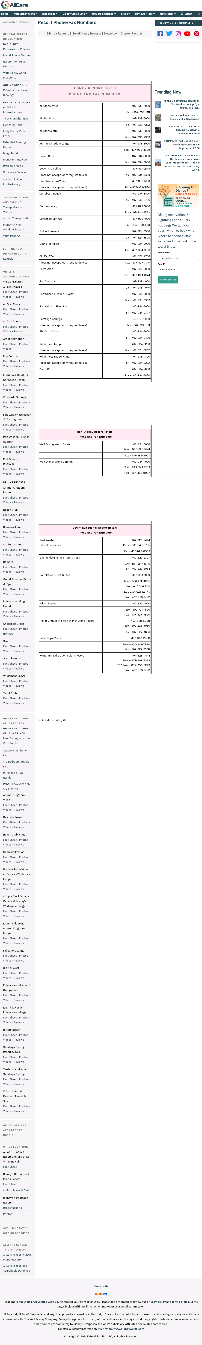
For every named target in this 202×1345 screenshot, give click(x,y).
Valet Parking (11, 236)
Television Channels (16, 118)
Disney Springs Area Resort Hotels (14, 1130)
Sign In (188, 13)
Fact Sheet (10, 1167)
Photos (7, 1214)
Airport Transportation (17, 218)
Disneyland (49, 13)
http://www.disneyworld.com (124, 1329)
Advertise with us (46, 1302)
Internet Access (13, 112)
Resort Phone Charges (17, 55)
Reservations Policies (16, 49)
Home (4, 13)
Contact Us (101, 1286)
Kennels (8, 258)
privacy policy (156, 1302)
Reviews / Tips (144, 13)
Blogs (124, 13)
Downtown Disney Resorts (123, 33)
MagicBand (10, 153)
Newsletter (167, 13)
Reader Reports (12, 1208)
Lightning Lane (12, 125)
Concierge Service (14, 172)
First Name (164, 252)
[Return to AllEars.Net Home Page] (24, 8)
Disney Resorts (58, 33)
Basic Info (11, 44)
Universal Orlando (103, 13)
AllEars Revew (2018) (16, 1190)
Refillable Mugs (13, 166)
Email (161, 264)
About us (24, 1302)
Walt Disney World (25, 13)
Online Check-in (15, 85)
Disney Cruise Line (74, 13)
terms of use (180, 1302)
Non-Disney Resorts (87, 33)
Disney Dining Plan (15, 159)
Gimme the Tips (168, 279)
